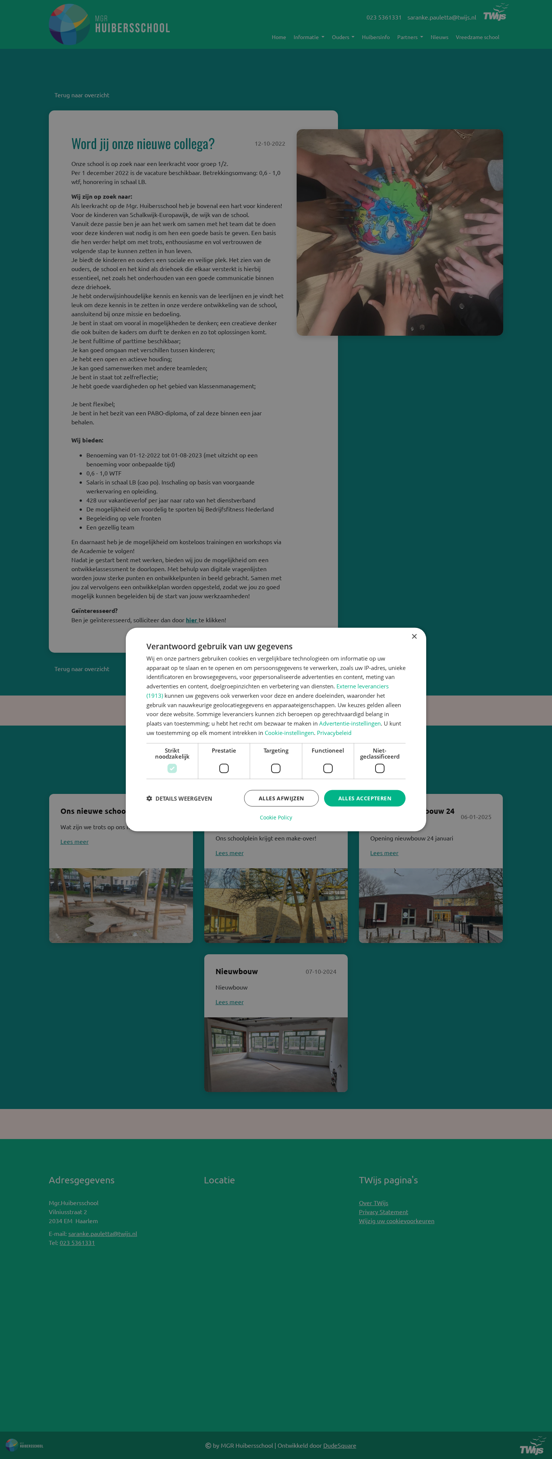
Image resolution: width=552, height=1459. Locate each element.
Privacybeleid (334, 732)
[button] (179, 798)
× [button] (414, 636)
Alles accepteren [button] (364, 797)
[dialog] (276, 729)
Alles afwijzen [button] (281, 797)
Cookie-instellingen (289, 732)
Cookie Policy (276, 817)
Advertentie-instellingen (350, 723)
